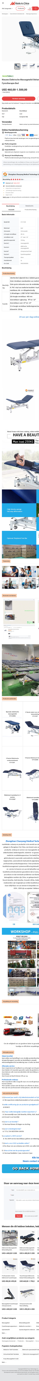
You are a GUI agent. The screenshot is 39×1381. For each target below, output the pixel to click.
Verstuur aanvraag (18, 99)
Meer (3, 1362)
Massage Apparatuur (31, 13)
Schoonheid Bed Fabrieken (11, 1354)
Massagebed (5, 1323)
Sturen (19, 1216)
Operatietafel (6, 1329)
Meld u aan (6, 197)
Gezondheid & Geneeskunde (17, 13)
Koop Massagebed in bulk (10, 1359)
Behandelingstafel (24, 1323)
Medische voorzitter (25, 1326)
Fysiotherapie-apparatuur (9, 1326)
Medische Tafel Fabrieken (10, 1349)
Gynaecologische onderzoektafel (27, 1329)
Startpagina (5, 13)
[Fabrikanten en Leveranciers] (19, 3)
